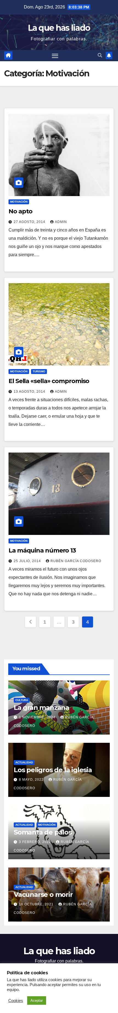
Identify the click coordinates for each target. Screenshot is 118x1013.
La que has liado (59, 28)
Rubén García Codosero (75, 561)
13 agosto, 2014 (30, 392)
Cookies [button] (15, 1000)
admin (61, 222)
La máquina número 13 (42, 550)
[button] (100, 55)
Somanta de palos (43, 832)
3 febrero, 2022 (35, 842)
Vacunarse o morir (43, 894)
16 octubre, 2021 (37, 904)
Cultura (21, 700)
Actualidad (24, 762)
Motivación (18, 201)
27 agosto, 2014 (30, 222)
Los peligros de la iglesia (53, 770)
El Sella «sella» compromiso (49, 381)
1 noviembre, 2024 (38, 717)
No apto (20, 211)
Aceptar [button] (36, 1000)
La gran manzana (41, 707)
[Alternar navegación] (55, 56)
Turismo (39, 371)
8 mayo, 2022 (32, 780)
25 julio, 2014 (28, 561)
